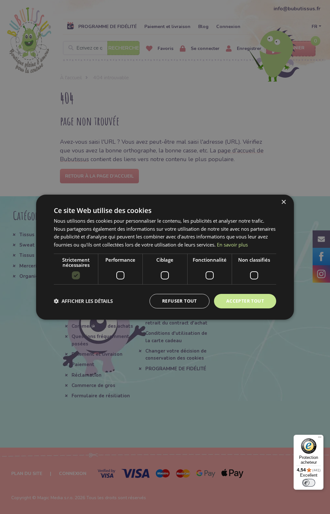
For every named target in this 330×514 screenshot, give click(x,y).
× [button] (283, 201)
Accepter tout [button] (245, 301)
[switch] (308, 483)
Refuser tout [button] (179, 301)
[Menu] (320, 438)
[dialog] (165, 256)
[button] (83, 301)
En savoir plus (232, 244)
